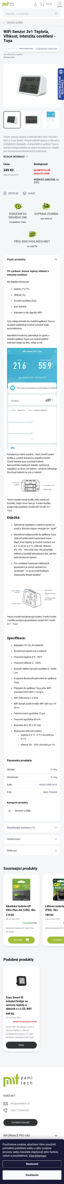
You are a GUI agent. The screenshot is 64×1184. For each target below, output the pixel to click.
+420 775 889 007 (20, 1110)
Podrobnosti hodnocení (47, 48)
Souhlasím (32, 1175)
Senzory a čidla (23, 810)
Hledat (56, 13)
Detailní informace (14, 156)
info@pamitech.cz (20, 1103)
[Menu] (59, 4)
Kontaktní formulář (20, 1122)
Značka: (9, 57)
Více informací (37, 1155)
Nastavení (32, 1164)
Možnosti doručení (46, 181)
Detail (21, 1045)
